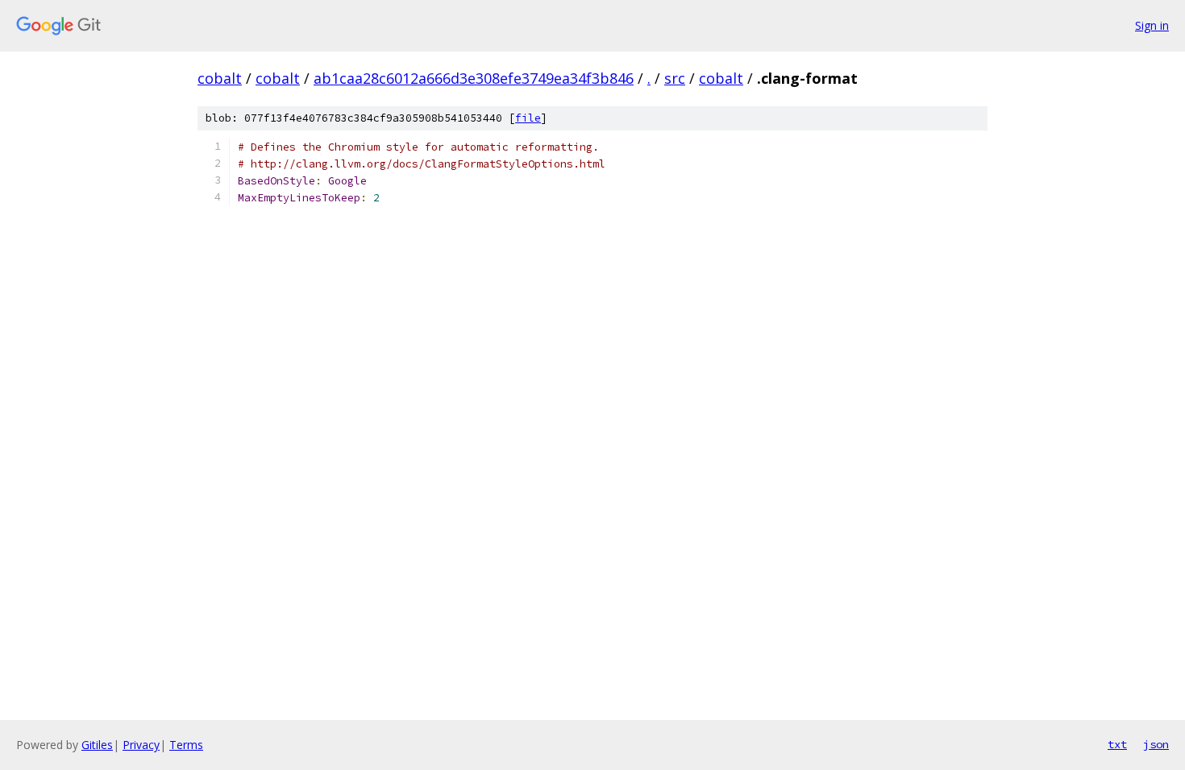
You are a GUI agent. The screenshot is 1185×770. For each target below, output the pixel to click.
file (528, 118)
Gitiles (97, 744)
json (1156, 744)
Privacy (141, 744)
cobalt (220, 78)
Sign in (1152, 25)
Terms (186, 744)
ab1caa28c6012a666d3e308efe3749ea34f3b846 (474, 78)
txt (1117, 744)
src (674, 78)
